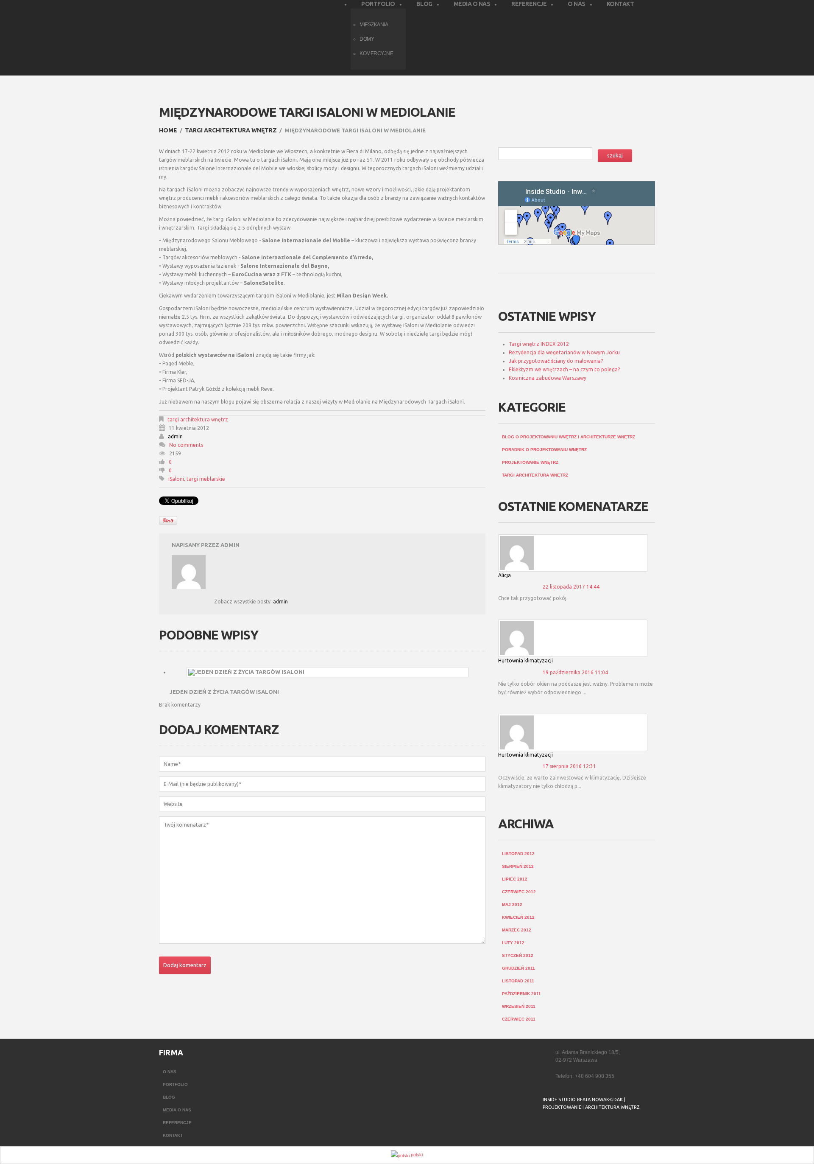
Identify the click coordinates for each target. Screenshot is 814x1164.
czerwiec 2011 (518, 1019)
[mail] (565, 1128)
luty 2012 (513, 942)
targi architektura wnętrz (231, 130)
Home (168, 130)
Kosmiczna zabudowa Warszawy (547, 378)
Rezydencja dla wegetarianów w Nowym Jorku (564, 352)
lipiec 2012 (514, 879)
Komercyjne (376, 53)
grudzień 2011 (518, 968)
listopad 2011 (518, 981)
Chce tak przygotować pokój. (533, 598)
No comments (186, 445)
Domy (367, 39)
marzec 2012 (516, 930)
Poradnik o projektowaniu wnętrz (544, 449)
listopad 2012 (518, 853)
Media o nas (177, 1110)
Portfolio (175, 1084)
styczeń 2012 (517, 955)
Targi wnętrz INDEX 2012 (539, 344)
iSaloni (176, 479)
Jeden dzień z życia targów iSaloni (224, 692)
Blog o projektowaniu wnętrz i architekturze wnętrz (568, 437)
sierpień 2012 (518, 866)
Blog (169, 1097)
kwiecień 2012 (518, 917)
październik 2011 (521, 993)
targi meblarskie (206, 479)
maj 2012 (512, 904)
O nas (169, 1071)
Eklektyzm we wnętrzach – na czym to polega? (564, 369)
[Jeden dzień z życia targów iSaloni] (327, 672)
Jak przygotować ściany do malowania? (556, 361)
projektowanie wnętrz (530, 462)
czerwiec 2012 (519, 891)
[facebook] (548, 1128)
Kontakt (173, 1135)
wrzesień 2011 (518, 1006)
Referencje (177, 1122)
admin (175, 436)
